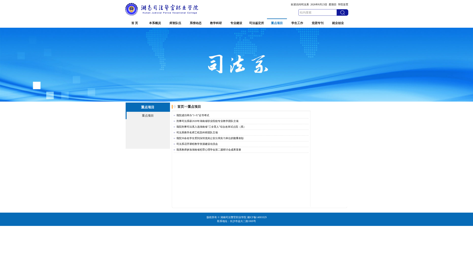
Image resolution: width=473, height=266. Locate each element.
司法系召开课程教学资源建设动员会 (197, 144)
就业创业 (338, 23)
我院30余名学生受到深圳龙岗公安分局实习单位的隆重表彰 (210, 138)
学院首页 (343, 4)
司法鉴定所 (256, 23)
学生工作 (297, 23)
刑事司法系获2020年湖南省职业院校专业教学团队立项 (207, 121)
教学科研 (216, 23)
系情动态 (196, 23)
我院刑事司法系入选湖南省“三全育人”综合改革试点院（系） (211, 126)
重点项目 (277, 23)
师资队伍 (175, 23)
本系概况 (155, 23)
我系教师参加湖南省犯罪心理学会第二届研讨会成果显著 (208, 149)
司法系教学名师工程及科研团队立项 (197, 132)
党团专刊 (318, 23)
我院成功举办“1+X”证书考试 (192, 115)
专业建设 (236, 23)
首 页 (134, 23)
